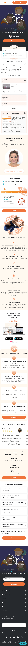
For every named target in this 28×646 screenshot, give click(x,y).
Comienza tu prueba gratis (19, 2)
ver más (13, 108)
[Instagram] (22, 637)
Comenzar (14, 40)
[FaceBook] (6, 637)
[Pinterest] (18, 637)
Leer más (3, 72)
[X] (10, 637)
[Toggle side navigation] (2, 2)
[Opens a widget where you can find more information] (23, 643)
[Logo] (5, 2)
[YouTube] (14, 637)
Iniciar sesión (9, 2)
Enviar (14, 631)
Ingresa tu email (7, 578)
